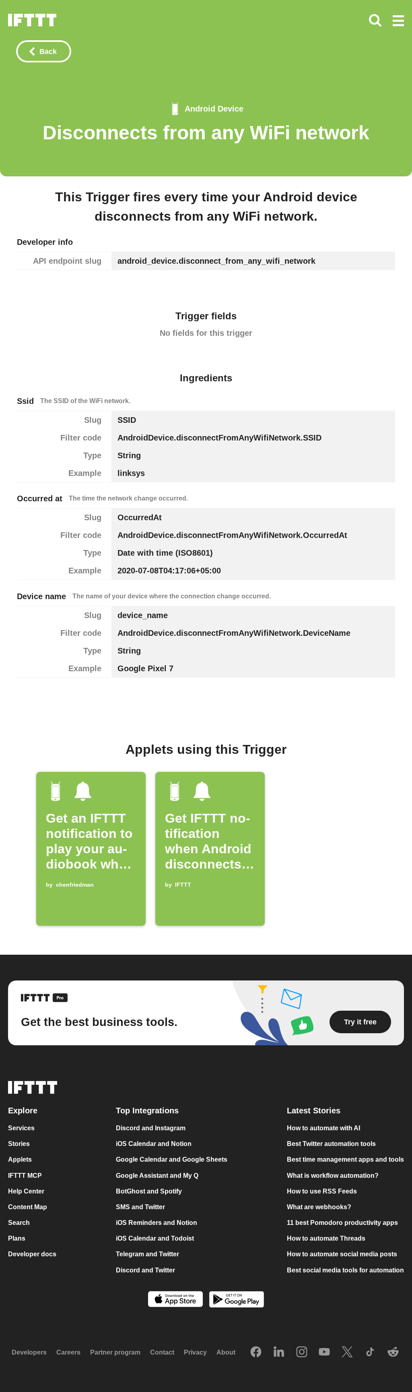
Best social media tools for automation (345, 1270)
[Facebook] (256, 1352)
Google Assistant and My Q (157, 1175)
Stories (19, 1143)
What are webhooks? (319, 1207)
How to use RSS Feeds (322, 1191)
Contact (162, 1352)
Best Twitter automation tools (331, 1143)
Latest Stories (313, 1110)
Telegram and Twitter (147, 1254)
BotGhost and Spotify (149, 1191)
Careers (68, 1352)
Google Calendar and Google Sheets (171, 1159)
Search (19, 1222)
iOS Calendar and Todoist (155, 1238)
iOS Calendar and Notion (154, 1143)
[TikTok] (370, 1352)
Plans (16, 1238)
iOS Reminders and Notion (156, 1222)
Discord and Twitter (145, 1270)
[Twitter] (347, 1352)
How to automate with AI (323, 1128)
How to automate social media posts (342, 1254)
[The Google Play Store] (236, 1300)
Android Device (214, 108)
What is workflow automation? (333, 1175)
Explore (22, 1110)
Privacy (195, 1352)
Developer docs (32, 1254)
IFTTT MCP (25, 1175)
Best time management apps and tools (345, 1159)
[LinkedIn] (279, 1352)
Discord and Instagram (150, 1128)
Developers (29, 1352)
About (225, 1352)
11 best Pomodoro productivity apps (342, 1222)
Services (21, 1128)
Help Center (26, 1191)
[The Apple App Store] (175, 1300)
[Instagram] (302, 1352)
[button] (398, 21)
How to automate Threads (326, 1238)
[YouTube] (324, 1352)
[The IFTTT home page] (32, 20)
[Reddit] (393, 1352)
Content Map (27, 1207)
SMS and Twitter (140, 1207)
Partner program (115, 1352)
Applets (20, 1159)
